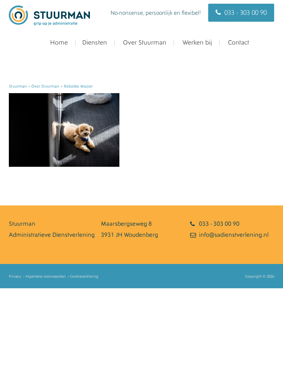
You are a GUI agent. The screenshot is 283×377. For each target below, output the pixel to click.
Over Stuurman (143, 42)
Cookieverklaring (84, 276)
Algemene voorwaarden (45, 276)
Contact (237, 42)
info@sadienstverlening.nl (234, 235)
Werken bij (196, 42)
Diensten (94, 42)
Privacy (15, 276)
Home (58, 42)
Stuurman (18, 86)
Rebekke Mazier (78, 86)
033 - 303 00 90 (245, 13)
